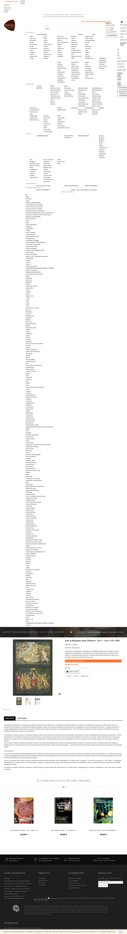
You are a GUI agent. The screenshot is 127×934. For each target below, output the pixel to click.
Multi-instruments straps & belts (48, 129)
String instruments (31, 246)
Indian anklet (89, 38)
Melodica (60, 80)
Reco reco (60, 36)
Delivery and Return (74, 878)
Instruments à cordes (32, 308)
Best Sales (42, 882)
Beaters (53, 102)
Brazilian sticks (55, 88)
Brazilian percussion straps (47, 118)
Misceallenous (30, 238)
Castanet (60, 66)
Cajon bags (81, 100)
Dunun (73, 48)
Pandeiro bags (96, 98)
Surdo (59, 46)
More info (9, 718)
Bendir (87, 62)
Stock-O (28, 264)
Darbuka (87, 66)
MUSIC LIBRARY (31, 232)
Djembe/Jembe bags (32, 490)
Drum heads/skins (31, 224)
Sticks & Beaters (31, 218)
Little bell (88, 46)
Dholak (87, 42)
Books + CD (61, 161)
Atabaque (29, 278)
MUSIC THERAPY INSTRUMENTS (35, 242)
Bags (27, 222)
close (121, 932)
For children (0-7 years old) (34, 613)
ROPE (52, 86)
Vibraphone (61, 82)
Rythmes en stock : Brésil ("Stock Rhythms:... (103, 830)
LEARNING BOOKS (42, 136)
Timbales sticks (55, 96)
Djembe (73, 46)
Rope (27, 220)
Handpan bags (96, 96)
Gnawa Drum (89, 78)
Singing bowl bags (31, 498)
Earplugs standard (31, 536)
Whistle (59, 44)
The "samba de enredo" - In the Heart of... (63, 830)
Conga (32, 58)
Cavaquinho (33, 48)
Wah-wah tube (75, 74)
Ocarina (46, 52)
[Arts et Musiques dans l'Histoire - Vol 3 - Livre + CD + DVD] (19, 701)
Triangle (60, 54)
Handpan (60, 74)
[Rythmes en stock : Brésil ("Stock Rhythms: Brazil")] (103, 810)
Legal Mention (8, 928)
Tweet (69, 676)
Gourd (73, 38)
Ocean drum (103, 66)
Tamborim (60, 48)
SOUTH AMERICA (42, 34)
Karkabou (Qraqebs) (32, 435)
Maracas (46, 48)
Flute (45, 38)
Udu (72, 54)
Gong (87, 54)
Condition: (68, 647)
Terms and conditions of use (77, 885)
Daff (86, 64)
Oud (31, 159)
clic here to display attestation (104, 898)
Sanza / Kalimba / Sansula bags (35, 496)
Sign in (6, 12)
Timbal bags (33, 118)
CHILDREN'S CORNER (32, 240)
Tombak (32, 173)
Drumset (101, 138)
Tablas (87, 52)
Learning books (31, 234)
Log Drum (60, 76)
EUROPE (87, 56)
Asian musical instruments (34, 208)
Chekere (32, 52)
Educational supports (32, 236)
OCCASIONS (29, 258)
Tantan (59, 50)
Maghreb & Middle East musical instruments (39, 212)
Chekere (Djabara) (31, 349)
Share (76, 676)
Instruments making (32, 609)
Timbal (59, 52)
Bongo (32, 42)
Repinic (59, 40)
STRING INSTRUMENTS (71, 185)
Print (8, 709)
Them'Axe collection (32, 603)
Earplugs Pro (96, 110)
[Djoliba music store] (9, 25)
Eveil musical (30, 252)
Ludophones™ (61, 78)
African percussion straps (47, 124)
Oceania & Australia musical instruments (38, 214)
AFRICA (80, 34)
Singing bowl (89, 36)
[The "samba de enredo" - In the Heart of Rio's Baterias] (63, 810)
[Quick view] (25, 839)
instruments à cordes (32, 425)
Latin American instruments (34, 205)
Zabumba (60, 56)
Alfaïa (31, 36)
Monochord (74, 62)
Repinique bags (97, 102)
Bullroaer (102, 68)
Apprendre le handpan (33, 569)
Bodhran (101, 140)
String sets (67, 88)
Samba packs (48, 54)
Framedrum (74, 68)
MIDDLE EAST (89, 58)
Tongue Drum (75, 72)
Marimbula (47, 50)
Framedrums (34, 169)
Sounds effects (76, 50)
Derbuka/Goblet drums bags (35, 486)
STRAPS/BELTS (89, 108)
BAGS (66, 86)
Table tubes (75, 66)
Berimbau (33, 40)
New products (43, 880)
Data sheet (22, 718)
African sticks (55, 92)
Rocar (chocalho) (62, 42)
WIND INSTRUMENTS (91, 185)
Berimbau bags (83, 88)
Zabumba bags (34, 120)
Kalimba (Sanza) (76, 52)
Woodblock (75, 76)
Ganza (45, 40)
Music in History (48, 159)
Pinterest (85, 676)
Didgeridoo (102, 153)
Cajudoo (60, 64)
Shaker (73, 64)
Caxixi (31, 50)
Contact (6, 10)
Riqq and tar (89, 72)
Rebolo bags (96, 100)
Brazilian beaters (56, 90)
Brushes (53, 104)
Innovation (42, 885)
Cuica (45, 36)
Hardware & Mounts (32, 550)
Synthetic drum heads (32, 530)
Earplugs (28, 226)
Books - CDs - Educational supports (37, 256)
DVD (58, 163)
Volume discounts (31, 266)
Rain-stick (33, 38)
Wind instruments (31, 248)
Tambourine (75, 70)
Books (59, 159)
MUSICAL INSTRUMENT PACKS (35, 250)
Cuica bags (81, 102)
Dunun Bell (74, 44)
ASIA (93, 34)
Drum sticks (54, 94)
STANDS (101, 108)
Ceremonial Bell (90, 40)
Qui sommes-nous (74, 888)
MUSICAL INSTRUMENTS (33, 203)
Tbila (86, 76)
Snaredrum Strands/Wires (34, 480)
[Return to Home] (71, 632)
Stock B (28, 260)
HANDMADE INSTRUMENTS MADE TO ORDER (40, 268)
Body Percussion (35, 165)
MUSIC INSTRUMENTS (43, 190)
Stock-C (28, 262)
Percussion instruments (44, 185)
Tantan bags (33, 116)
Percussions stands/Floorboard (36, 552)
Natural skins (82, 110)
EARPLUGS (74, 108)
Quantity (67, 668)
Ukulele (32, 175)
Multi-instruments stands (61, 118)
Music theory (34, 177)
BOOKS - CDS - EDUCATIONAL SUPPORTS (84, 190)
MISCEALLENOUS (83, 136)
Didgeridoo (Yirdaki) (32, 446)
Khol (86, 50)
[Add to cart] (22, 839)
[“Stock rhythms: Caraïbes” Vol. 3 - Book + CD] (24, 810)
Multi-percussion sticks (33, 470)
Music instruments (31, 254)
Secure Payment (73, 880)
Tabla (31, 167)
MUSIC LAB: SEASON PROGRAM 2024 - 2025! (71, 21)
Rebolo (46, 58)
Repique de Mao (62, 38)
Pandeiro (46, 56)
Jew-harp (88, 48)
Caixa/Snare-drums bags (33, 502)
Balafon (73, 36)
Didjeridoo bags (97, 88)
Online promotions (32, 270)
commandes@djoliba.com (16, 898)
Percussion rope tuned (33, 478)
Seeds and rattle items (33, 351)
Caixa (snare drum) (32, 286)
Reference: (68, 644)
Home (27, 201)
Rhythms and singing (32, 607)
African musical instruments (34, 207)
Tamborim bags (34, 110)
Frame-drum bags (31, 518)
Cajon (59, 62)
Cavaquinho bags (83, 98)
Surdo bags (33, 108)
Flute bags (95, 94)
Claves (32, 54)
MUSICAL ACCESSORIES (33, 216)
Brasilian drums (34, 163)
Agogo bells (34, 56)
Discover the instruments (33, 611)
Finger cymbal (89, 74)
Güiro (45, 42)
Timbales (32, 171)
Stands (28, 230)
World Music (47, 165)
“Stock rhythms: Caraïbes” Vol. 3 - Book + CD (24, 830)
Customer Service (73, 883)
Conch (28, 452)
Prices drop (42, 878)
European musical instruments (35, 210)
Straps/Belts (30, 228)
